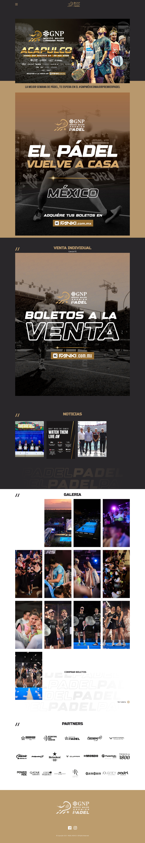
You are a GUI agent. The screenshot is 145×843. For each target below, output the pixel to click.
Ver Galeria (122, 702)
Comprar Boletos (75, 672)
